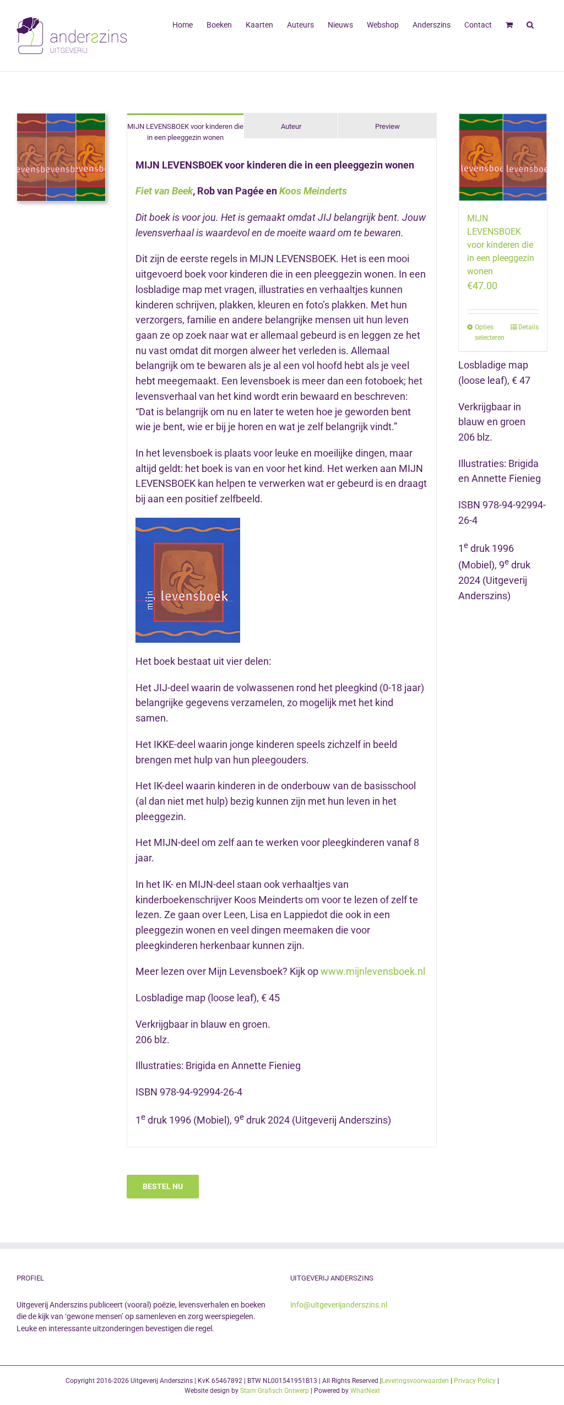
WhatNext (365, 1391)
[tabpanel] (282, 648)
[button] (530, 23)
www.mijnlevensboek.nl (373, 971)
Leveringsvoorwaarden (415, 1381)
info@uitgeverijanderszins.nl (338, 1304)
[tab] (185, 131)
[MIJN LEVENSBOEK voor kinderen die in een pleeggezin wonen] (503, 157)
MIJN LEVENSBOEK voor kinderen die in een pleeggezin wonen (500, 244)
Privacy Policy (475, 1381)
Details (528, 327)
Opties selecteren (488, 332)
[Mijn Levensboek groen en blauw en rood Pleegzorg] (61, 117)
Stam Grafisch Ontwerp (274, 1391)
